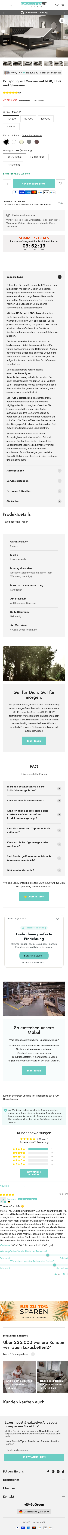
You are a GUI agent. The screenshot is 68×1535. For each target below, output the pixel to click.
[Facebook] (48, 1471)
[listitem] (34, 1424)
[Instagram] (58, 1471)
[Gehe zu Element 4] (38, 64)
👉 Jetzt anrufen (34, 896)
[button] (10, 92)
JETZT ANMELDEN (34, 1457)
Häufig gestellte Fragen (15, 521)
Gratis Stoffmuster (32, 135)
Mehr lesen (34, 740)
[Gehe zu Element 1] (7, 64)
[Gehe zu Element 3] (27, 64)
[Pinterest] (53, 1471)
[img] (7, 1194)
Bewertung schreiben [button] (34, 1173)
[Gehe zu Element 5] (48, 64)
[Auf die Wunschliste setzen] (60, 183)
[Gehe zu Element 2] (17, 64)
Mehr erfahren (45, 204)
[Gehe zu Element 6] (58, 64)
